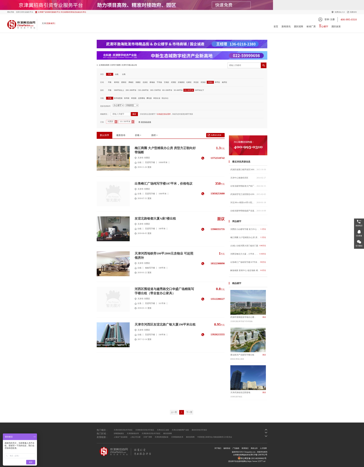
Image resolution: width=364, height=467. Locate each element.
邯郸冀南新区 (119, 433)
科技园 (133, 98)
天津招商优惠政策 (161, 437)
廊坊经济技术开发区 (199, 430)
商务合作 (254, 448)
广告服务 (236, 448)
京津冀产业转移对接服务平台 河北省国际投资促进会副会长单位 (62, 12)
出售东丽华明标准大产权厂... (248, 186)
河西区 (210, 82)
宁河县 (159, 82)
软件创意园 (118, 98)
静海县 (152, 82)
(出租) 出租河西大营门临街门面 (248, 246)
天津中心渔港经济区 (248, 178)
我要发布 (353, 12)
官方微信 (359, 246)
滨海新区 (181, 82)
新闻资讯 (286, 26)
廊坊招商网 (167, 433)
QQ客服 (359, 236)
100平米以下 (199, 90)
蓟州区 (116, 82)
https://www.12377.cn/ (256, 461)
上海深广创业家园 (120, 437)
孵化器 (149, 98)
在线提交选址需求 (164, 114)
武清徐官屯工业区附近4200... (248, 194)
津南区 (131, 82)
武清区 (173, 82)
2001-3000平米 (131, 90)
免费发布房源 (216, 135)
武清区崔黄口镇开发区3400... (248, 170)
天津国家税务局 (133, 433)
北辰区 (145, 82)
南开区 (224, 82)
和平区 (217, 82)
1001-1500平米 (155, 90)
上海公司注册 (135, 437)
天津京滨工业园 (163, 430)
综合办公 (165, 98)
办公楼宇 (323, 26)
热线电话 (359, 226)
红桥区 (189, 82)
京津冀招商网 (104, 65)
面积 (153, 135)
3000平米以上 (119, 90)
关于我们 (217, 448)
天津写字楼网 (115, 65)
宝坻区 (166, 82)
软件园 (126, 98)
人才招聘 (263, 448)
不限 (109, 74)
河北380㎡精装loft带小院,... (248, 202)
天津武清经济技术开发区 (123, 430)
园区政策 (336, 26)
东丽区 (138, 82)
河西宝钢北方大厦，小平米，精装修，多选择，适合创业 (248, 254)
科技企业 (156, 98)
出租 (116, 74)
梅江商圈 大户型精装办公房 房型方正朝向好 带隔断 (248, 237)
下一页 (189, 412)
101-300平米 (188, 90)
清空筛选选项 (146, 122)
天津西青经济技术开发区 (144, 430)
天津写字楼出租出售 (129, 65)
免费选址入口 (340, 12)
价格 (137, 135)
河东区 (203, 82)
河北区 (196, 82)
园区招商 (298, 26)
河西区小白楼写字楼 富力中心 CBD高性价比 (248, 229)
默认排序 (104, 135)
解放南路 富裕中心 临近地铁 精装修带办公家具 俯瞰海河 (248, 270)
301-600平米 (178, 90)
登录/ (327, 19)
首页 (276, 26)
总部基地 (141, 98)
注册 (332, 19)
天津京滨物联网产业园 (180, 430)
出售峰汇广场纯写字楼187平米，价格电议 (248, 262)
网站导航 (10, 12)
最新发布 (120, 135)
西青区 (123, 82)
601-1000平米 (167, 90)
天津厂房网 (147, 437)
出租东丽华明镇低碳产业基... (248, 211)
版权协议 (227, 448)
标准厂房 (311, 26)
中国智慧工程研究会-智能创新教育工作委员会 (214, 437)
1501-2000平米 (143, 90)
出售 (124, 74)
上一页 (174, 412)
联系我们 (245, 448)
